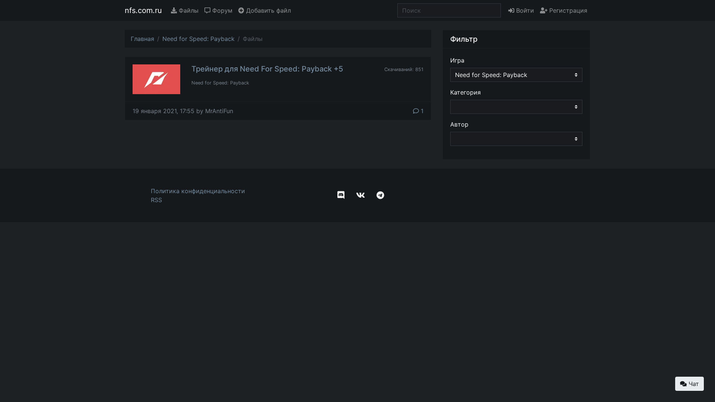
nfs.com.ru (143, 10)
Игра (457, 60)
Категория (465, 92)
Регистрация (567, 10)
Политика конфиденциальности (198, 191)
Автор (459, 124)
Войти (524, 10)
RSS (156, 200)
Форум (221, 10)
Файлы (187, 10)
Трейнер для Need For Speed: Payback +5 (267, 68)
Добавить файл (267, 10)
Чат (693, 383)
